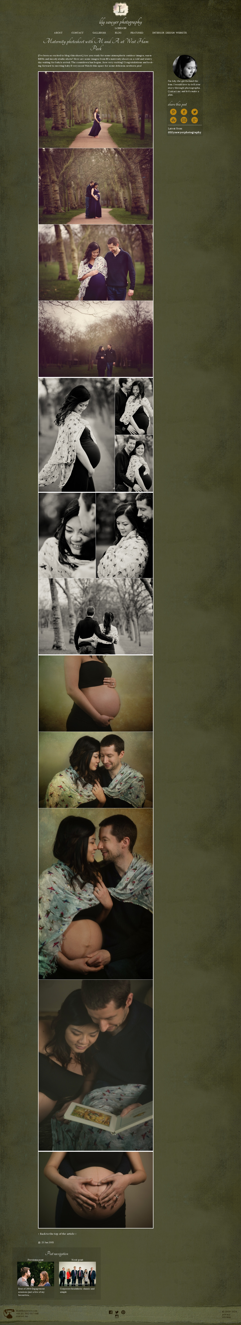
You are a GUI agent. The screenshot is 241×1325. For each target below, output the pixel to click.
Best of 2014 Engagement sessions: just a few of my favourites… (31, 1292)
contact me (22, 1316)
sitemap (226, 1317)
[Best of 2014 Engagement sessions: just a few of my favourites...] (35, 1273)
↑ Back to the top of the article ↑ (57, 1233)
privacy (226, 1314)
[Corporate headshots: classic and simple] (77, 1273)
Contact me (174, 91)
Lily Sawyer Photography (120, 22)
